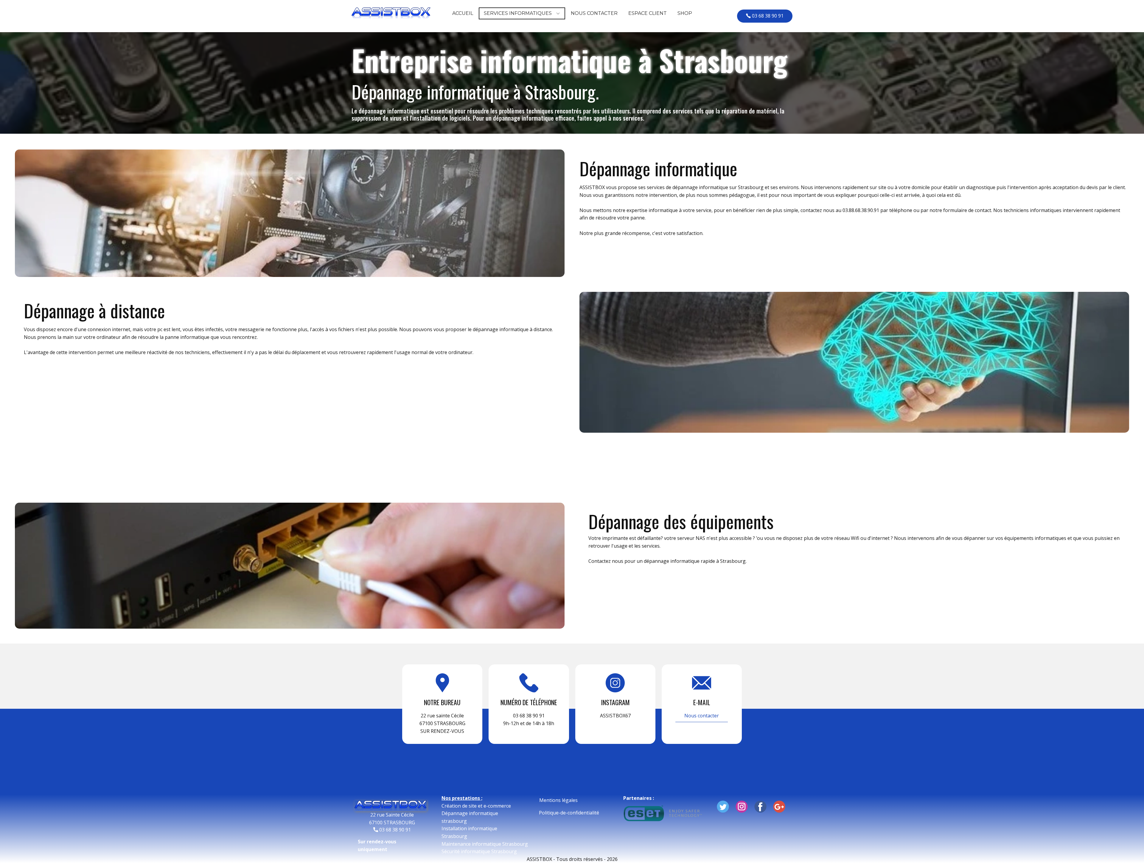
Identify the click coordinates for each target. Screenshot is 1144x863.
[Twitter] (723, 806)
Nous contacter (701, 715)
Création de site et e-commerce (476, 806)
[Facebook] (760, 806)
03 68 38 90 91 (768, 16)
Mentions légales (558, 800)
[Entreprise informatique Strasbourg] (391, 805)
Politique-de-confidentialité (569, 812)
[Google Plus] (779, 806)
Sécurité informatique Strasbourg (479, 851)
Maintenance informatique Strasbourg (485, 844)
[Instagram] (742, 806)
